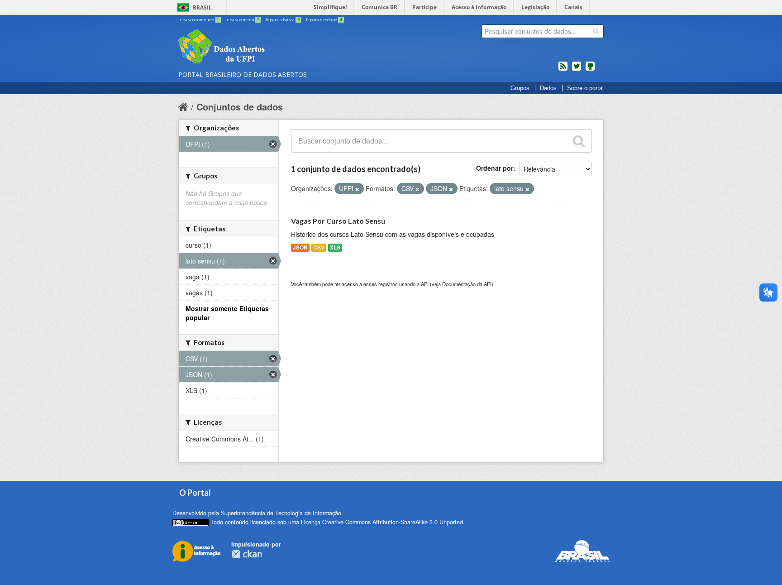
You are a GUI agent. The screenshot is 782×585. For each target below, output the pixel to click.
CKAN (246, 554)
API (425, 284)
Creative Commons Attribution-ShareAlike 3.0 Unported (392, 522)
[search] (596, 31)
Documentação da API (466, 284)
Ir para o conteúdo (198, 20)
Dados (548, 88)
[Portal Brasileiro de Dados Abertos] (275, 47)
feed (562, 70)
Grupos (519, 88)
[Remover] (357, 188)
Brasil (202, 7)
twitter (576, 70)
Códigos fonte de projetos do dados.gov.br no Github (590, 70)
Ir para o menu (242, 20)
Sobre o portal (585, 88)
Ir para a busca (283, 20)
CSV (318, 247)
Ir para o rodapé (324, 20)
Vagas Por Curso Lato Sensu (338, 220)
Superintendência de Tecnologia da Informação (281, 513)
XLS (335, 247)
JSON (300, 247)
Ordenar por (494, 168)
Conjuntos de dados (239, 106)
